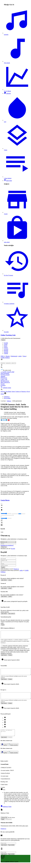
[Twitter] (4, 420)
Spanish (6, 352)
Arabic (6, 344)
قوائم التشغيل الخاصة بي (7, 371)
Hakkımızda (14, 356)
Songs (13, 391)
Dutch (5, 346)
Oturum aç (24, 391)
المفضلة (3, 376)
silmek (9, 580)
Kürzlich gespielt (5, 374)
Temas (24, 356)
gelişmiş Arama (7, 387)
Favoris (3, 384)
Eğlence (9, 401)
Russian (6, 350)
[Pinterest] (9, 420)
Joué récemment (5, 373)
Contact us (18, 391)
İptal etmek (4, 580)
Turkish (3, 340)
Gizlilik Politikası (5, 357)
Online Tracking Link (8, 335)
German (6, 349)
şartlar (19, 356)
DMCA (3, 356)
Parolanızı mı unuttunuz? (7, 545)
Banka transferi (14, 745)
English (6, 343)
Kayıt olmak (7, 398)
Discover (3, 391)
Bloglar (8, 356)
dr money (3, 385)
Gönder (10, 655)
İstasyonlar (9, 180)
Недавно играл (5, 381)
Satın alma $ (11, 613)
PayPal (5, 745)
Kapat (2, 624)
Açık (2, 532)
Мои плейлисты (5, 382)
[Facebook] (2, 420)
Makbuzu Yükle (7, 806)
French (6, 347)
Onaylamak (8, 819)
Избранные (4, 378)
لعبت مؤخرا (4, 379)
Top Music (8, 391)
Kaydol (13, 548)
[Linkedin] (6, 420)
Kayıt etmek (11, 845)
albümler (8, 93)
